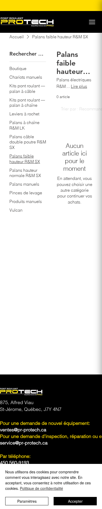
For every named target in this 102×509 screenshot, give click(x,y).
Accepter (75, 501)
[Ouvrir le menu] (92, 22)
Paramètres (27, 501)
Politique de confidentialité (41, 488)
